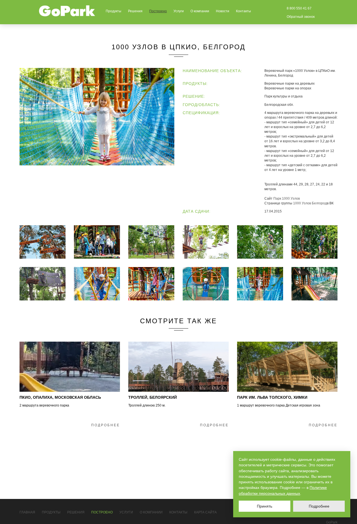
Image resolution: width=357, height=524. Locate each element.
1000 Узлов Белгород (310, 203)
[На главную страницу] (67, 11)
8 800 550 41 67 (299, 8)
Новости (222, 11)
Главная (27, 512)
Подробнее (105, 425)
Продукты (113, 11)
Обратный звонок (301, 17)
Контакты (243, 11)
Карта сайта (205, 512)
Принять (264, 506)
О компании (199, 11)
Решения (135, 11)
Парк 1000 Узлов (286, 198)
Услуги (178, 11)
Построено (158, 11)
